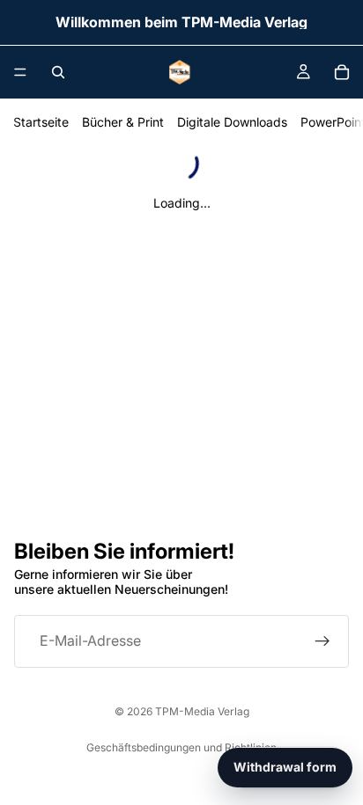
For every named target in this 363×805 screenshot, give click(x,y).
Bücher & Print (123, 121)
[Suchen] (58, 72)
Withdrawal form (285, 766)
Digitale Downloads (232, 121)
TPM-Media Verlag (202, 711)
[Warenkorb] (341, 72)
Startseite (41, 121)
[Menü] (20, 72)
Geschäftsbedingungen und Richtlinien (181, 747)
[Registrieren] (322, 640)
